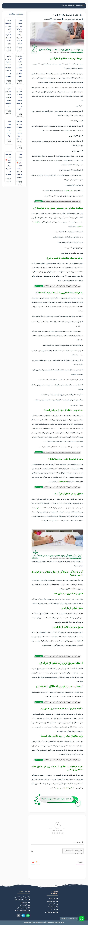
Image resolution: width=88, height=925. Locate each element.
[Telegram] (23, 915)
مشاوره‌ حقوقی (62, 481)
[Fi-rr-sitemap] (18, 915)
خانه (83, 5)
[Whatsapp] (28, 915)
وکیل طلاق (69, 190)
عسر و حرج (40, 508)
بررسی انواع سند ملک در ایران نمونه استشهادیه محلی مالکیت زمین (8, 32)
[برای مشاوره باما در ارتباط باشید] (81, 918)
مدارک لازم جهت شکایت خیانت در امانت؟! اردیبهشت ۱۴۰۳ (8, 97)
